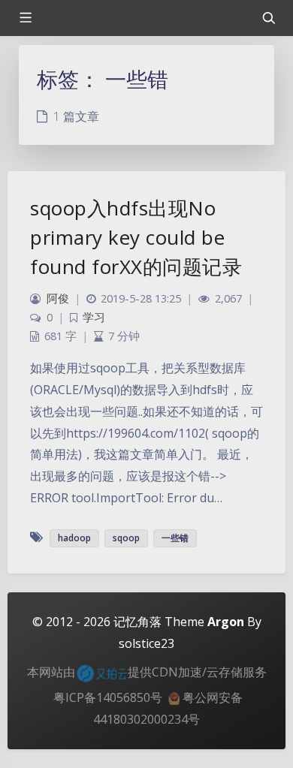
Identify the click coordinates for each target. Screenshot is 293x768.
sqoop (126, 538)
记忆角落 (137, 621)
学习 (94, 317)
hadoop (74, 538)
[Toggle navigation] (268, 18)
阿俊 (58, 298)
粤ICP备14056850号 (107, 697)
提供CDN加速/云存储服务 (197, 672)
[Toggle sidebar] (25, 18)
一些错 (175, 538)
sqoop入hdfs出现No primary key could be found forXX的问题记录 (136, 237)
